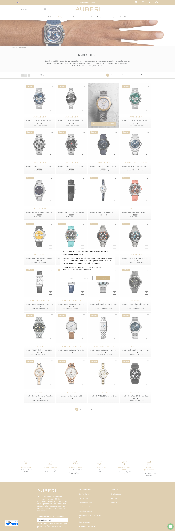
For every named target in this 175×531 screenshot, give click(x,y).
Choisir (86, 278)
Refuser (70, 278)
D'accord (103, 278)
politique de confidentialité (80, 270)
